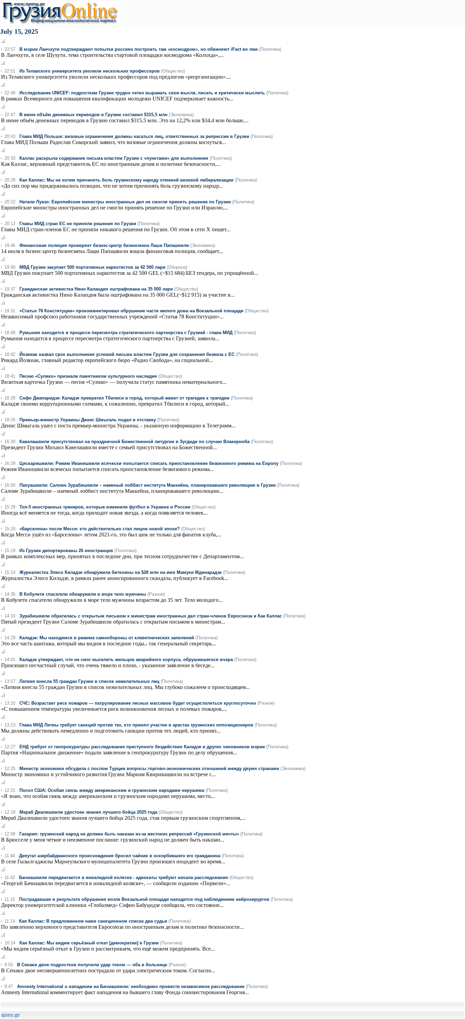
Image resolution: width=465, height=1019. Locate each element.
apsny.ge (10, 1015)
